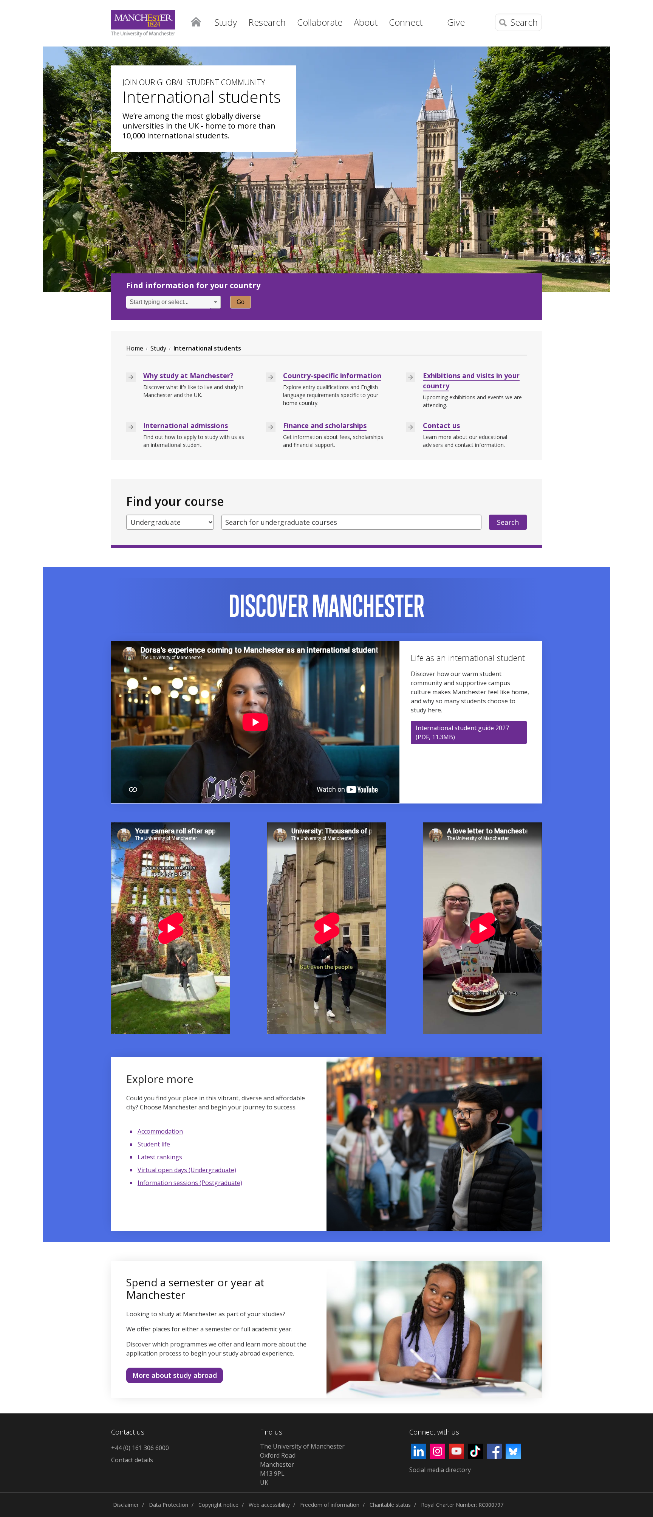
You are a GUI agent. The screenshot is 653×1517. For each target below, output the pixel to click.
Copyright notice (218, 1504)
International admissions (185, 425)
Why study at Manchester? (188, 375)
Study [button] (226, 22)
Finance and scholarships (325, 425)
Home (195, 21)
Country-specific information (332, 375)
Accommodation (160, 1131)
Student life (154, 1144)
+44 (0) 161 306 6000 (140, 1448)
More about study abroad (174, 1375)
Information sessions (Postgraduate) (190, 1183)
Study (158, 348)
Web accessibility (269, 1504)
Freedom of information (329, 1504)
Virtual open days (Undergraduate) (187, 1170)
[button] (216, 302)
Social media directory (440, 1470)
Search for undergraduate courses (281, 522)
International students (207, 348)
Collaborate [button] (319, 22)
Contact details (132, 1460)
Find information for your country (193, 285)
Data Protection (168, 1504)
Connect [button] (405, 22)
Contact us (441, 425)
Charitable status (390, 1504)
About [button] (366, 22)
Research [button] (267, 22)
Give (456, 22)
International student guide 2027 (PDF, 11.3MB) (462, 732)
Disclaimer (126, 1504)
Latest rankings (160, 1157)
